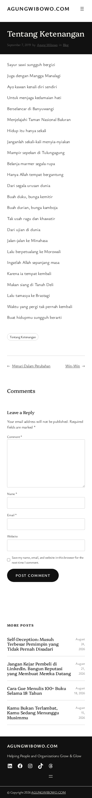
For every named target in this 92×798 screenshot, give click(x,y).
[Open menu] (82, 9)
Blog (66, 44)
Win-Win (72, 365)
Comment (14, 436)
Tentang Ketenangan (23, 337)
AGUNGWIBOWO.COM (38, 8)
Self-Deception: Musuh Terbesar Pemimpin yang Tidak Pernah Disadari (33, 644)
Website (12, 536)
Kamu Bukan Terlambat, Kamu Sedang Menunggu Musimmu (33, 712)
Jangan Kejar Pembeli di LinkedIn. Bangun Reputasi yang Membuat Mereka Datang (39, 668)
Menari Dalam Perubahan (31, 365)
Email (12, 515)
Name (12, 493)
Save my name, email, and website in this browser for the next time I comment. (48, 560)
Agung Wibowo (47, 44)
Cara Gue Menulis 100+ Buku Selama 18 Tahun (36, 690)
